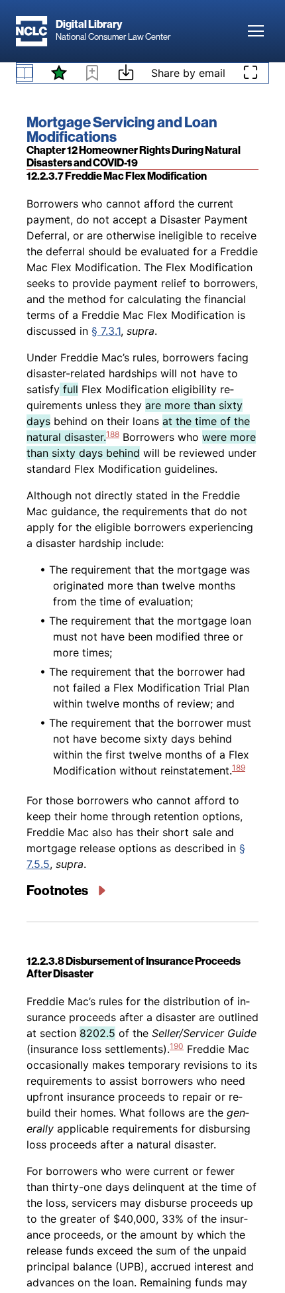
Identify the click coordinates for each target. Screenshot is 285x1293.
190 (177, 1046)
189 (238, 767)
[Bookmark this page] (92, 75)
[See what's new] (59, 73)
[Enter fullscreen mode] (250, 73)
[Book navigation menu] (24, 73)
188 (112, 434)
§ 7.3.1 (106, 331)
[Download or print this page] (126, 74)
